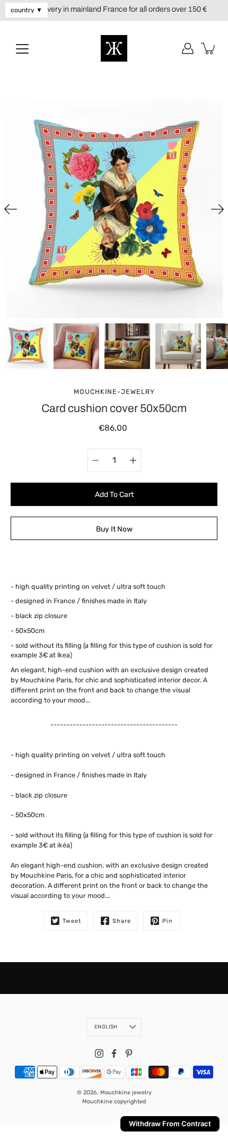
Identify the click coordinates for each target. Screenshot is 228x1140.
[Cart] (208, 48)
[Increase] (133, 460)
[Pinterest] (129, 1053)
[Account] (187, 48)
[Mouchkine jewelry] (114, 48)
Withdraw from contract (170, 1123)
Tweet (72, 921)
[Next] (217, 209)
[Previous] (10, 209)
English (105, 1027)
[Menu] (22, 49)
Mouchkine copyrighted (114, 1101)
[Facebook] (114, 1053)
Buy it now (114, 529)
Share (121, 921)
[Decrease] (95, 460)
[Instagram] (99, 1053)
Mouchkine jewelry (126, 1092)
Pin (167, 921)
